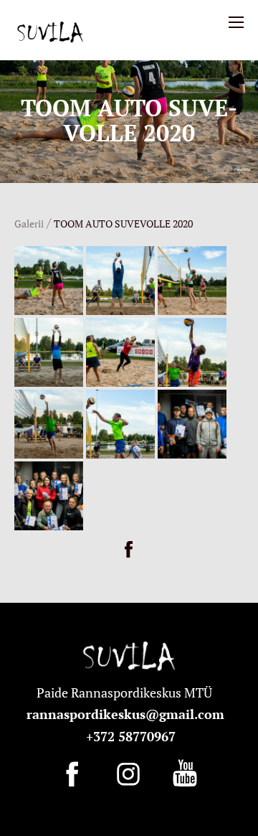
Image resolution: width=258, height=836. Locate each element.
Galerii (29, 223)
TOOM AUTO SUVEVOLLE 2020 (123, 223)
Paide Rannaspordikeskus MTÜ (127, 692)
